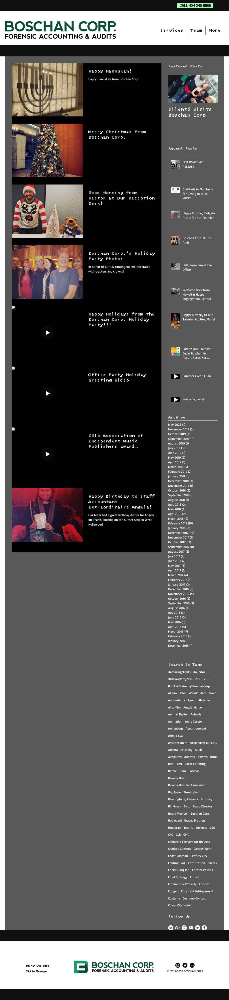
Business (201, 827)
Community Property (182, 884)
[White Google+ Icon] (177, 927)
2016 (207, 679)
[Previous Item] (175, 89)
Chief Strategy (177, 877)
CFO (170, 834)
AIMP (183, 693)
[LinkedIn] (192, 965)
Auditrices (175, 757)
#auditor (199, 672)
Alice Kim (174, 707)
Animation (175, 721)
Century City (199, 856)
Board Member (178, 813)
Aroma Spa (175, 735)
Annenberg (175, 728)
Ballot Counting (195, 764)
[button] (172, 30)
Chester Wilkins (202, 870)
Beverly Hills (176, 778)
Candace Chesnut (179, 848)
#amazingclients (179, 672)
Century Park (177, 863)
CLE (178, 834)
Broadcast (174, 827)
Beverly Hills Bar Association (187, 785)
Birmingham (191, 792)
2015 (198, 679)
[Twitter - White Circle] (197, 927)
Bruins (188, 827)
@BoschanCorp (199, 686)
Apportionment (196, 728)
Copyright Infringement (197, 891)
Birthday (206, 799)
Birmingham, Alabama (183, 799)
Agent (192, 700)
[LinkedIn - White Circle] (170, 927)
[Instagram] (177, 965)
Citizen (194, 877)
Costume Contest (194, 898)
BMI (179, 764)
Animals (196, 714)
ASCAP (193, 693)
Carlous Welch (203, 848)
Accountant (208, 693)
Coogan (173, 891)
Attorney (186, 749)
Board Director (202, 806)
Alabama (204, 700)
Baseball (194, 771)
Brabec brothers (195, 820)
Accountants (176, 700)
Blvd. (187, 806)
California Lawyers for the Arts (189, 841)
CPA (186, 834)
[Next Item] (211, 89)
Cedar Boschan (178, 856)
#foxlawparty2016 (180, 679)
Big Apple (174, 792)
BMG (171, 764)
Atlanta (173, 749)
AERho (172, 693)
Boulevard (175, 820)
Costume (174, 898)
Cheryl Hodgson (178, 870)
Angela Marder (193, 707)
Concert (204, 884)
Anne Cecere (193, 721)
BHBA (214, 757)
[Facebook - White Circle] (204, 927)
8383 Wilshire (177, 686)
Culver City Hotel (179, 905)
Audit (198, 749)
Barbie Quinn (177, 771)
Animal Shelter (178, 714)
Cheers (212, 863)
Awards (203, 757)
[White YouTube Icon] (190, 927)
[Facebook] (184, 965)
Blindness (174, 806)
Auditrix (189, 757)
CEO (212, 827)
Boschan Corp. (200, 813)
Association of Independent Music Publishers (193, 743)
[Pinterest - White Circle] (184, 927)
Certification (196, 863)
